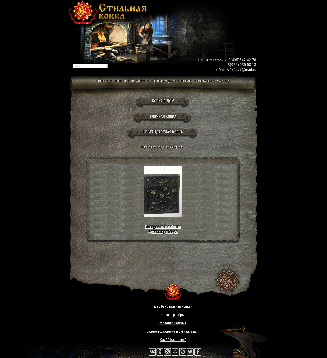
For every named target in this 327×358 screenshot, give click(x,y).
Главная (102, 81)
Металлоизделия (173, 323)
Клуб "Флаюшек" (173, 339)
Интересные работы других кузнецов (163, 229)
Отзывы (186, 81)
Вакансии (138, 81)
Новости (120, 81)
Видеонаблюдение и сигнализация (172, 331)
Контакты (204, 81)
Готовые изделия (163, 81)
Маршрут (224, 81)
